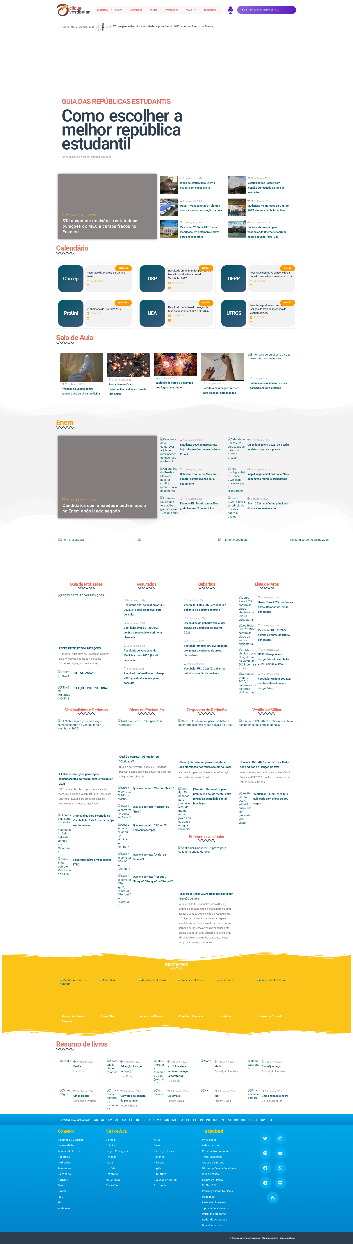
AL (103, 1120)
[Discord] (280, 1182)
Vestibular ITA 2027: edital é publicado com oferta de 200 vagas (270, 798)
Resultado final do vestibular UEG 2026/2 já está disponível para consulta (144, 609)
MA (159, 1120)
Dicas (157, 1145)
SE (256, 1120)
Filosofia (159, 1162)
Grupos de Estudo (213, 1162)
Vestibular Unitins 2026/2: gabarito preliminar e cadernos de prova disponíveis (205, 650)
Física (109, 1162)
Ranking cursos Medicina (217, 1191)
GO (151, 1120)
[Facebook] (265, 1168)
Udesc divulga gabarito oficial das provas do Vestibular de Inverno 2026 (205, 627)
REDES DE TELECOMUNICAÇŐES (80, 648)
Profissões (171, 10)
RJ (215, 1120)
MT (174, 1120)
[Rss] (273, 1197)
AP (117, 1120)
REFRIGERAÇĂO (83, 672)
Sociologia (160, 1185)
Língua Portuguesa (117, 1151)
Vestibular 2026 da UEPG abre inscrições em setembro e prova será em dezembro (199, 232)
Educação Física (164, 1151)
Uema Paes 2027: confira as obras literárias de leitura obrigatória (275, 607)
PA (181, 1120)
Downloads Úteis (212, 1225)
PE (195, 1120)
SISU (60, 1202)
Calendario (64, 1173)
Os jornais (173, 1095)
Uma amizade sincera (275, 1095)
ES (144, 1120)
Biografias (210, 10)
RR (236, 1120)
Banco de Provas (212, 1179)
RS (243, 1120)
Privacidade (209, 1139)
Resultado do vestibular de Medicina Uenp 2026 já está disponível (141, 655)
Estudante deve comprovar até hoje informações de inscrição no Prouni (200, 449)
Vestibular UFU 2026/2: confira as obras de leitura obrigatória (274, 635)
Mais (189, 10)
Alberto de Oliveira (151, 1016)
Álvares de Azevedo (270, 1016)
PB (188, 1120)
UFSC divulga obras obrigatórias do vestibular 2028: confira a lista (273, 659)
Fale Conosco (210, 1145)
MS (166, 1120)
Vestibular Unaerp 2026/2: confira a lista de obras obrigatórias (274, 683)
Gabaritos (64, 1156)
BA (124, 1120)
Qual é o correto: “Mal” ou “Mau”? (153, 788)
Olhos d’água (81, 1095)
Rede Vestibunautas (214, 1202)
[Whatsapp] (280, 1168)
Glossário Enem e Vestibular (219, 1168)
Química (111, 1145)
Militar (153, 10)
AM (110, 1120)
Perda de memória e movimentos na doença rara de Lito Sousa (127, 389)
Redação (111, 1156)
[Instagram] (280, 1138)
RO (229, 1120)
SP (263, 1120)
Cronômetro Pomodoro (216, 1151)
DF (138, 1120)
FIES (60, 1196)
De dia (77, 1066)
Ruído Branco (210, 1173)
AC (96, 1120)
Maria (218, 1066)
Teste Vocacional (212, 1156)
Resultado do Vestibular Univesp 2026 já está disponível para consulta (144, 678)
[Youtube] (280, 1153)
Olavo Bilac (108, 1016)
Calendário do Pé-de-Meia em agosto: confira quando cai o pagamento (198, 478)
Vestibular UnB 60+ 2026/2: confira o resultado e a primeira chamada (143, 632)
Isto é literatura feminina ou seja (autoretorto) (177, 1071)
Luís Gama (224, 1016)
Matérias (102, 10)
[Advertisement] (176, 61)
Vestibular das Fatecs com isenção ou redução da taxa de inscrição (266, 187)
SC (250, 1120)
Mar (217, 1095)
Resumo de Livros (69, 1151)
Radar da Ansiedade (214, 1219)
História (110, 1168)
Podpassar (208, 1196)
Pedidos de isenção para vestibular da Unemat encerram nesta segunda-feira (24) (266, 232)
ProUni (62, 1191)
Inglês (157, 1168)
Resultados (64, 1168)
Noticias (63, 1179)
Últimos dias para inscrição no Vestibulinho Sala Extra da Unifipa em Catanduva (93, 820)
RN (222, 1120)
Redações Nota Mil (165, 1179)
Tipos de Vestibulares (215, 1208)
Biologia (111, 1139)
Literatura (160, 1173)
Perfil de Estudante (214, 1213)
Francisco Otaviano (191, 1016)
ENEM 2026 (209, 1185)
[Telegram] (265, 1182)
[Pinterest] (265, 1153)
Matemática (113, 1179)
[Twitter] (265, 1138)
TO (270, 1120)
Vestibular (136, 10)
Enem (118, 10)
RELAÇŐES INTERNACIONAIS (91, 688)
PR (208, 1120)
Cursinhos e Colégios (70, 1139)
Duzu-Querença (271, 1066)
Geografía (112, 1173)
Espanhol (159, 1156)
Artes (157, 1139)
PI (201, 1120)
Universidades (66, 1145)
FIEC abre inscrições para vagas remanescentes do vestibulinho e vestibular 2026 (86, 778)
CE (131, 1120)
